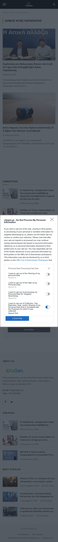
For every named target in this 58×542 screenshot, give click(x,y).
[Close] (52, 220)
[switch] (47, 274)
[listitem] (29, 268)
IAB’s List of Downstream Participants (32, 260)
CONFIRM (17, 319)
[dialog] (29, 271)
